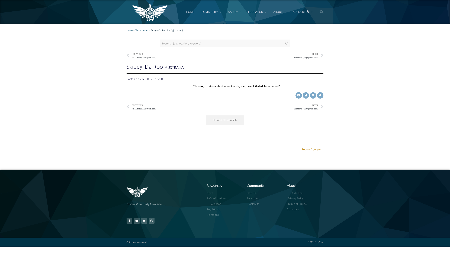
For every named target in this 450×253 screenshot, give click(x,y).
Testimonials (141, 30)
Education (255, 12)
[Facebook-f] (129, 221)
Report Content (311, 149)
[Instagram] (152, 221)
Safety (233, 12)
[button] (321, 11)
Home (190, 12)
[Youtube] (137, 221)
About (277, 12)
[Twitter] (144, 221)
